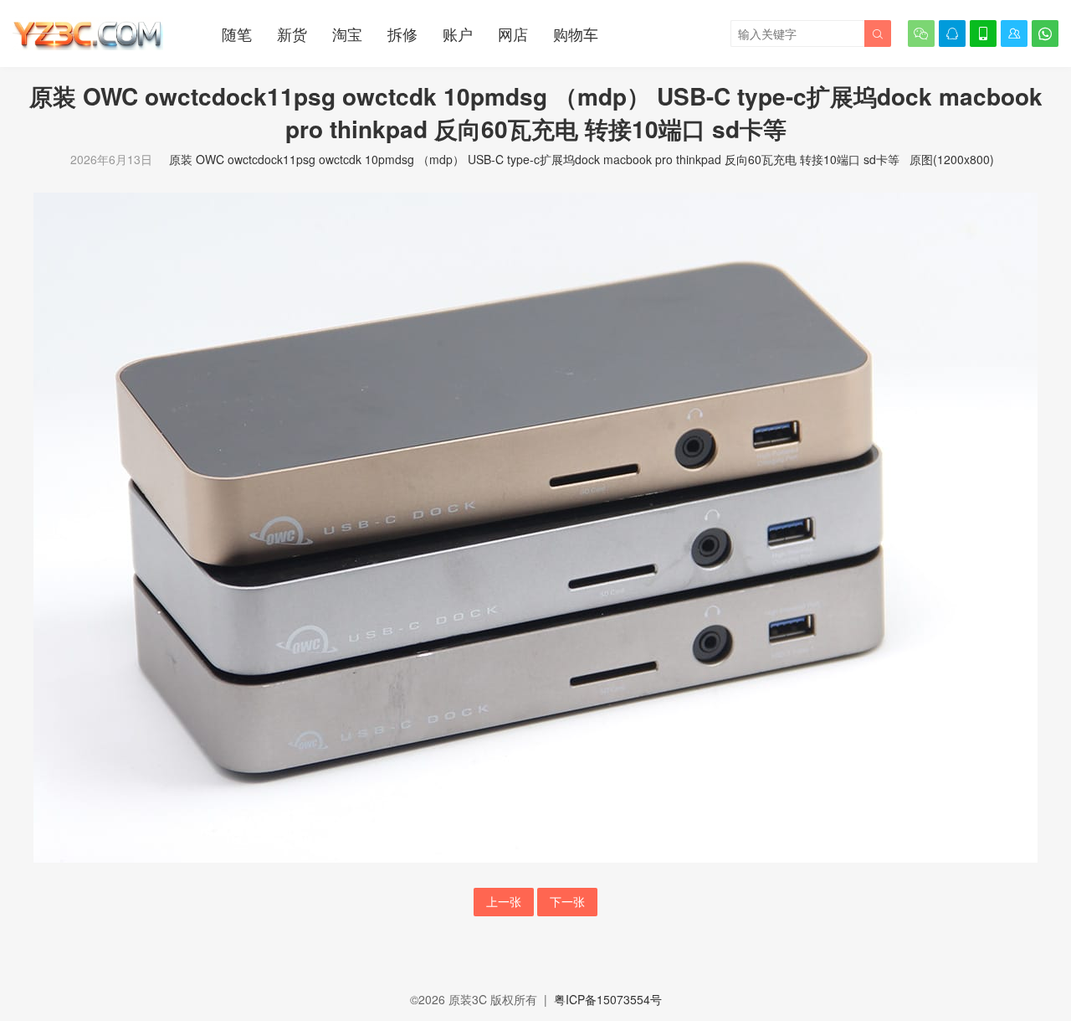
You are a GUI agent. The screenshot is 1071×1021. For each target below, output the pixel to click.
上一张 (503, 901)
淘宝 (347, 33)
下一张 (567, 901)
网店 (513, 33)
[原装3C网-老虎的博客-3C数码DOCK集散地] (88, 33)
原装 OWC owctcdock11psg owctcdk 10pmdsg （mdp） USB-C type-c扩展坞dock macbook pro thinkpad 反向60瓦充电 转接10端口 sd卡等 (534, 159)
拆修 (402, 33)
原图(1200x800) (952, 159)
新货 (292, 33)
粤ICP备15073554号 (608, 999)
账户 (458, 33)
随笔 (237, 33)
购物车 (575, 33)
